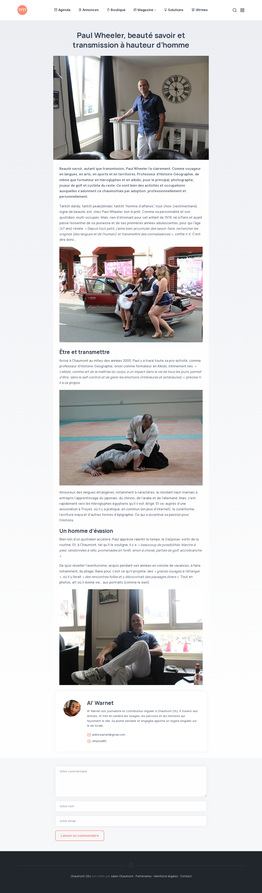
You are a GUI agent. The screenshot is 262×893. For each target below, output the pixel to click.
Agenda (64, 10)
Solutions (175, 10)
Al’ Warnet (100, 703)
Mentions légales (166, 876)
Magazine (145, 10)
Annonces (90, 10)
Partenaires (144, 876)
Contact (186, 876)
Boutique (117, 10)
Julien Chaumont (122, 876)
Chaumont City (81, 876)
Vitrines (201, 10)
